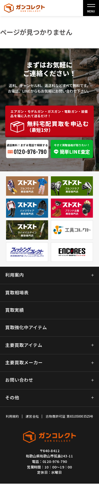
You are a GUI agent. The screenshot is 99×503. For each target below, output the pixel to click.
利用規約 (12, 416)
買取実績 (14, 310)
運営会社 (32, 416)
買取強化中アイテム (26, 327)
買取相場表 (17, 292)
